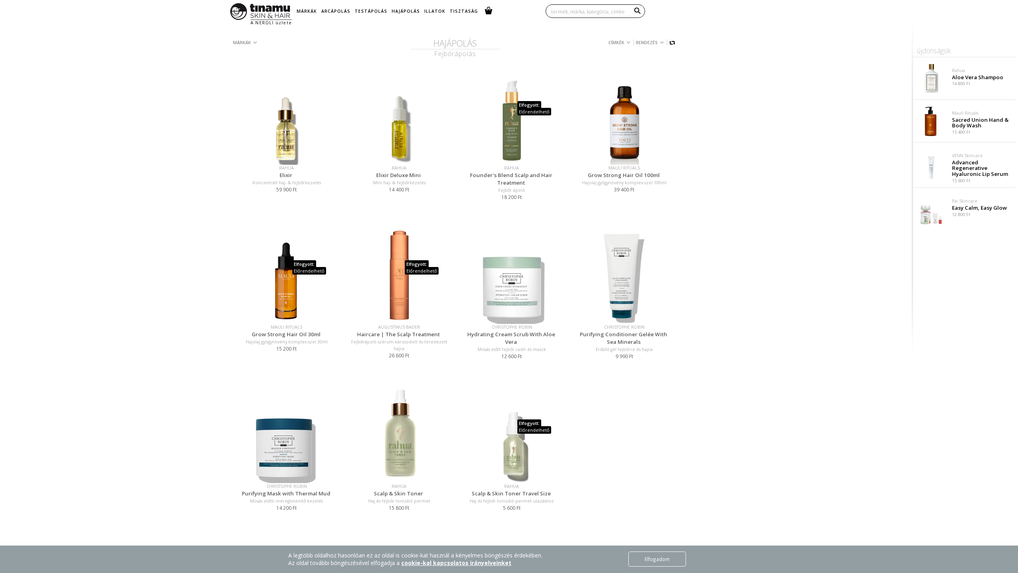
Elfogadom (657, 559)
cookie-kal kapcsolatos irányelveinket (456, 563)
